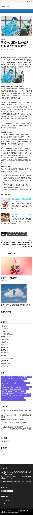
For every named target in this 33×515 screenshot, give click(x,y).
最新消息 (3, 353)
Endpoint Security (22, 232)
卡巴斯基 (3, 342)
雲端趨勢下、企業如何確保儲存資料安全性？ (16, 305)
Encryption (26, 383)
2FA (3, 376)
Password (24, 389)
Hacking (9, 234)
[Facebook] (25, 1)
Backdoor (10, 378)
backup (17, 378)
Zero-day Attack (21, 400)
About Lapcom (5, 452)
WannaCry (24, 234)
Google (4, 387)
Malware (17, 389)
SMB (15, 395)
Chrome (4, 381)
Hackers (4, 234)
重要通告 (3, 366)
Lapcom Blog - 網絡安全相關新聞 (19, 511)
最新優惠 (3, 350)
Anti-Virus (28, 376)
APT (3, 378)
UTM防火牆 (4, 331)
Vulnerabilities (16, 234)
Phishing (22, 391)
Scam (20, 393)
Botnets (24, 378)
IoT (29, 387)
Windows (12, 400)
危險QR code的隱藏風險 (9, 278)
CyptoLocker (5, 383)
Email (18, 383)
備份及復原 (4, 337)
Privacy (4, 393)
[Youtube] (27, 1)
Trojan (4, 397)
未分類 (3, 355)
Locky (10, 389)
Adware (9, 376)
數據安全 (3, 345)
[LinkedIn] (29, 1)
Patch (15, 391)
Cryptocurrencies (11, 232)
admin (5, 49)
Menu (5, 11)
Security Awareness (7, 395)
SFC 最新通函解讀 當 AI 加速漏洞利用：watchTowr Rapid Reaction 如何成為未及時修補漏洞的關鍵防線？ (16, 429)
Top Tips (3, 329)
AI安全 (3, 326)
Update (11, 397)
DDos (13, 383)
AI (15, 376)
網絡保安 (3, 39)
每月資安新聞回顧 (6, 358)
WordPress (10, 512)
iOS (24, 387)
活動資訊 (3, 361)
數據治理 (3, 347)
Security (27, 393)
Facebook (16, 385)
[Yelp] (31, 1)
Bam (16, 512)
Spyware (27, 395)
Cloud (11, 381)
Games (22, 385)
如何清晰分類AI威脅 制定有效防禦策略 (12, 420)
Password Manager (7, 391)
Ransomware (12, 393)
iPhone (4, 389)
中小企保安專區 (6, 334)
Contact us (4, 454)
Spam (20, 395)
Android (21, 376)
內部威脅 (3, 339)
